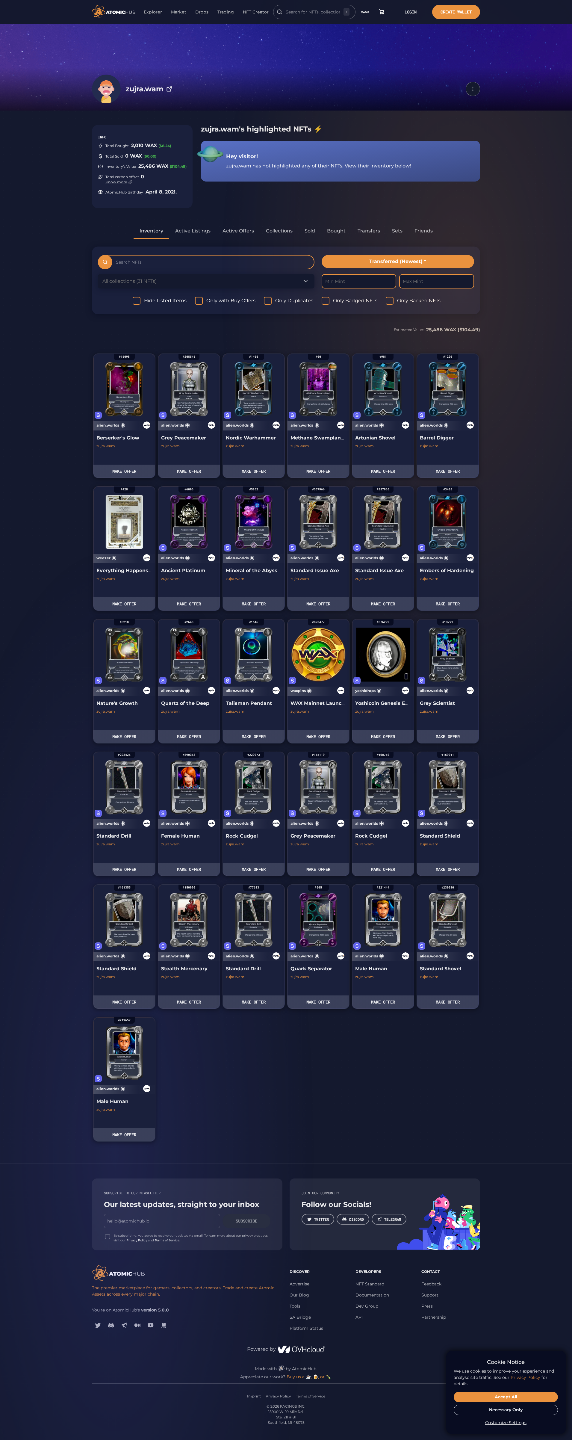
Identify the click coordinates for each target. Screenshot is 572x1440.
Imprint (254, 1396)
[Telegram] (124, 1325)
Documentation (372, 1295)
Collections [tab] (279, 231)
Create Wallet (456, 12)
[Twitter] (98, 1325)
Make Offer (124, 471)
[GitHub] (164, 1325)
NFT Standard (369, 1284)
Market (178, 12)
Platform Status (306, 1328)
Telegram (392, 1219)
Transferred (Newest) (396, 261)
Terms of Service (167, 1240)
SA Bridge (300, 1317)
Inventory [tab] (151, 231)
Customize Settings (505, 1422)
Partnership (433, 1317)
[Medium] (137, 1325)
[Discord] (111, 1325)
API (359, 1317)
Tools (295, 1306)
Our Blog (299, 1295)
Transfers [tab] (369, 231)
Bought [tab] (336, 231)
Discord (356, 1219)
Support (429, 1295)
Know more (116, 182)
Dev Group (366, 1306)
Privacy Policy (136, 1240)
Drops (201, 12)
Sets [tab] (397, 231)
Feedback (431, 1284)
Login (411, 12)
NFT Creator (256, 12)
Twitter (321, 1219)
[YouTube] (151, 1325)
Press (427, 1306)
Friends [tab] (423, 231)
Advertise (299, 1284)
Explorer (153, 12)
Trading (225, 12)
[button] (473, 89)
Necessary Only (506, 1409)
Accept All (506, 1397)
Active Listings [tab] (193, 231)
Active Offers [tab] (238, 231)
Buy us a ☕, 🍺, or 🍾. (309, 1376)
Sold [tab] (310, 231)
